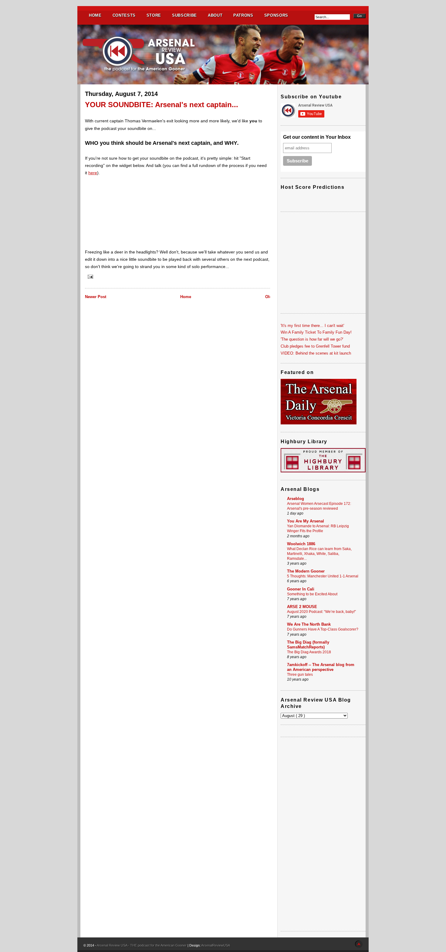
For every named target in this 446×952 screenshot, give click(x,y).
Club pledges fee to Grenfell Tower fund (315, 346)
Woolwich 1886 (301, 544)
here (92, 172)
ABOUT (215, 15)
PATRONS (243, 15)
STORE (154, 15)
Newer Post (95, 296)
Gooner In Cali (300, 589)
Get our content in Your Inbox (317, 137)
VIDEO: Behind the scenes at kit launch (316, 353)
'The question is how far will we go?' (312, 339)
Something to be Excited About (312, 594)
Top (359, 944)
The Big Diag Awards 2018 (309, 652)
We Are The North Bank (309, 624)
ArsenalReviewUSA (215, 945)
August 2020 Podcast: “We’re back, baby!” (321, 612)
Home (185, 296)
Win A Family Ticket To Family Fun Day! (316, 332)
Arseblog (295, 498)
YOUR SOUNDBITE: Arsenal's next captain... (161, 104)
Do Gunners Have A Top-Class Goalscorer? (322, 629)
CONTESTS (124, 15)
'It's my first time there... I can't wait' (312, 325)
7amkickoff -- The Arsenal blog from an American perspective (320, 667)
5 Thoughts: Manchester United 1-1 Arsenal (322, 576)
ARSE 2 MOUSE (302, 606)
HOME (95, 15)
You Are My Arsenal (305, 521)
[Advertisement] (323, 834)
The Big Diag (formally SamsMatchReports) (308, 644)
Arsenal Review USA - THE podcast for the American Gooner (142, 945)
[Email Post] (89, 276)
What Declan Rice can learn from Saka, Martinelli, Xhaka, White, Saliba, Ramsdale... (319, 554)
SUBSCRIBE (184, 15)
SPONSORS (276, 15)
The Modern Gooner (306, 571)
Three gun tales (300, 674)
